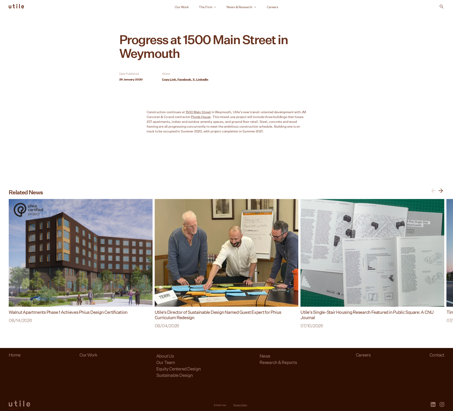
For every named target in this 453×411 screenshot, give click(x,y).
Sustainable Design (174, 375)
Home (14, 355)
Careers (272, 7)
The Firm (205, 7)
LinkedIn (202, 79)
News (265, 356)
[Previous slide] (433, 190)
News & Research (239, 7)
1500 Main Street (198, 112)
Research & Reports (278, 362)
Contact (437, 355)
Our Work (182, 7)
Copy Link (169, 79)
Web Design (11, 408)
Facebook (184, 79)
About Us (165, 356)
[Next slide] (440, 190)
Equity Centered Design (178, 369)
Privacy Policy (240, 405)
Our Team (165, 362)
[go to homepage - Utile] (19, 404)
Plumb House (201, 117)
